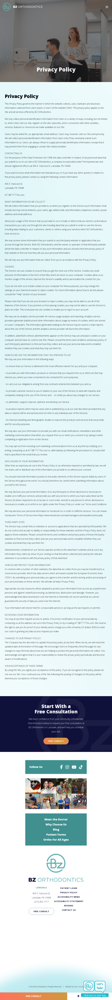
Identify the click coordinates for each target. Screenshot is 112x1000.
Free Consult (56, 741)
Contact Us (69, 910)
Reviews (68, 905)
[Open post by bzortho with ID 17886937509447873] (63, 786)
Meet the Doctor (56, 819)
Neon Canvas (78, 987)
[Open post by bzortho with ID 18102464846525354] (33, 786)
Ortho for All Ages (56, 839)
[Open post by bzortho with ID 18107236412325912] (79, 786)
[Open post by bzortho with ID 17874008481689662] (48, 801)
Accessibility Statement (68, 901)
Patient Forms (56, 834)
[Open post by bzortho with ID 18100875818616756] (33, 801)
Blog (56, 829)
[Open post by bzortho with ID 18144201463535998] (79, 801)
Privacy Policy (68, 892)
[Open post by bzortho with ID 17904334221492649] (48, 786)
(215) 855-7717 (41, 901)
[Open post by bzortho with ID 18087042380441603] (63, 801)
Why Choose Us (56, 824)
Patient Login (68, 888)
